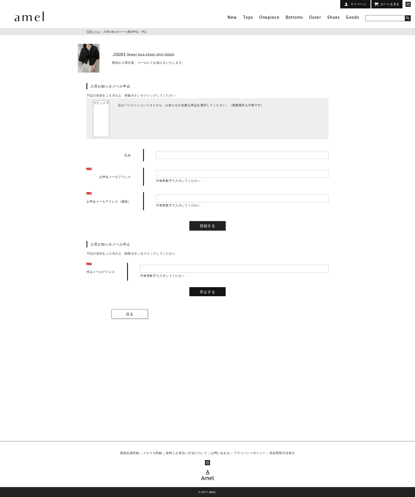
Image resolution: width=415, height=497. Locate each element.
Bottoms (294, 17)
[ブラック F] (101, 103)
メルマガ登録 (152, 453)
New (232, 17)
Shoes (333, 17)
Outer (315, 17)
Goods (352, 17)
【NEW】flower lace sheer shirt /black (143, 54)
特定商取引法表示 (282, 453)
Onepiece (269, 17)
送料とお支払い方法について (186, 453)
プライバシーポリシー (250, 453)
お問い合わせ (220, 453)
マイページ (358, 4)
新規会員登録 (129, 453)
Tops (248, 17)
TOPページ (93, 31)
